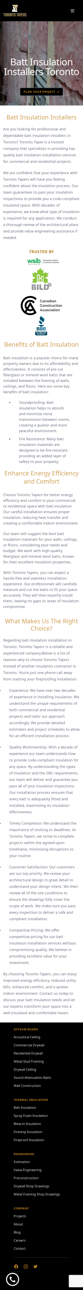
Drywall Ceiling (25, 1069)
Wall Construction (27, 1085)
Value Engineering (28, 1170)
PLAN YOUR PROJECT (39, 92)
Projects (20, 1216)
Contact (20, 1248)
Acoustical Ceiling (27, 1037)
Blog (17, 1232)
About (18, 1224)
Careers (20, 1240)
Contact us (48, 993)
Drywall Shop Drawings (31, 1186)
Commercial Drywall (29, 1045)
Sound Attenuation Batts (32, 1077)
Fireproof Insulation (29, 1140)
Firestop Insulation (28, 1132)
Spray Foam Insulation (31, 1115)
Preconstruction (26, 1178)
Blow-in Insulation (27, 1124)
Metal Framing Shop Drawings (37, 1194)
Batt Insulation (25, 1107)
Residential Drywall (28, 1053)
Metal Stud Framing (29, 1061)
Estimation (22, 1162)
